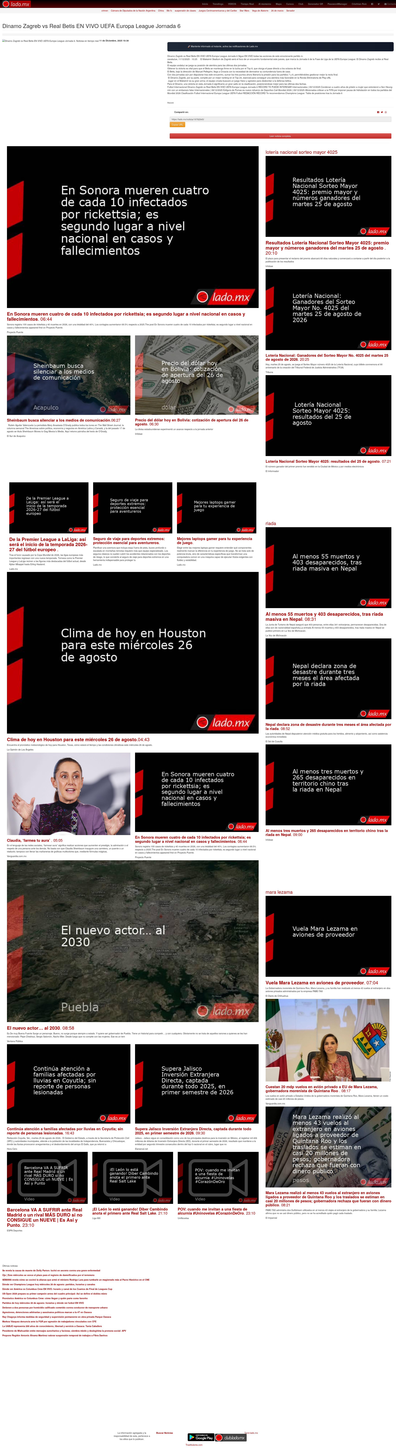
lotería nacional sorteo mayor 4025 (302, 152)
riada (271, 523)
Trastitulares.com (194, 1444)
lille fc (169, 10)
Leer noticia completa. (280, 136)
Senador (290, 10)
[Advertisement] (100, 460)
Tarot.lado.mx (251, 1432)
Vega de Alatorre (260, 10)
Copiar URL (177, 124)
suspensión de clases (185, 10)
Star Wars (244, 10)
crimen (104, 10)
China (161, 10)
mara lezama (279, 891)
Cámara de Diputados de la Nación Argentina (133, 10)
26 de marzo (277, 10)
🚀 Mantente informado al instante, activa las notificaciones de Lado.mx (223, 46)
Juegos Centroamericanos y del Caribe (218, 10)
